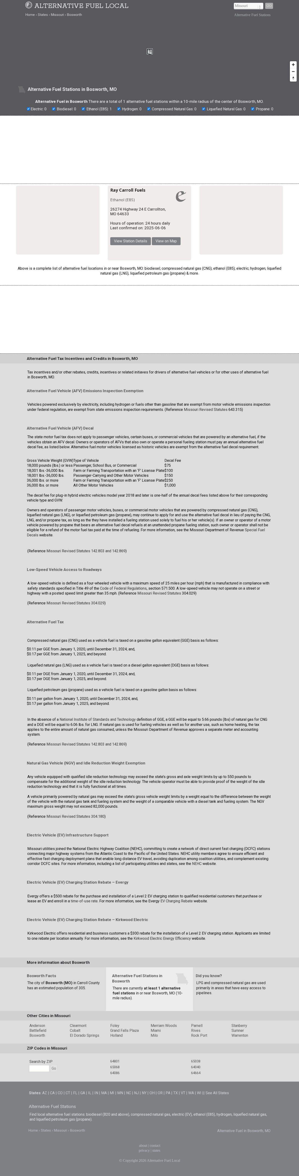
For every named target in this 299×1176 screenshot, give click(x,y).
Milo (154, 1096)
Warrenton (239, 1096)
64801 (115, 1122)
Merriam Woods (164, 1086)
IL (89, 1153)
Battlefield (37, 1091)
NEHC (197, 924)
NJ (136, 1153)
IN (96, 1153)
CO (60, 1153)
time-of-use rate (84, 961)
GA (82, 1153)
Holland (116, 1096)
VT (183, 1153)
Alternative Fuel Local (81, 6)
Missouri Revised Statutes (206, 470)
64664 (195, 1134)
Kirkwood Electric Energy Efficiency (162, 999)
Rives (195, 1091)
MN (120, 1153)
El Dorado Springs (84, 1096)
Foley (114, 1086)
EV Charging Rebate (176, 961)
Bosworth (37, 1096)
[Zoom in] (293, 64)
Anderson (37, 1086)
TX (175, 1153)
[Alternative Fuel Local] (29, 6)
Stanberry (239, 1086)
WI (199, 1153)
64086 (115, 1134)
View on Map (213, 237)
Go (269, 6)
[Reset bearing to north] (293, 78)
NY (144, 1153)
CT (68, 1153)
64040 (195, 1128)
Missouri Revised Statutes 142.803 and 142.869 (85, 611)
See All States (217, 1153)
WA (191, 1153)
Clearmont (78, 1086)
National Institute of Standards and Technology (98, 780)
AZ (44, 1153)
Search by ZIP (41, 1122)
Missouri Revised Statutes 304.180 (75, 877)
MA (104, 1153)
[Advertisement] (149, 149)
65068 (115, 1128)
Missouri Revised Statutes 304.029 (75, 664)
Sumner (237, 1091)
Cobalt (75, 1091)
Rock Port (199, 1096)
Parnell (197, 1086)
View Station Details (177, 237)
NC (128, 1153)
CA (52, 1153)
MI (112, 1153)
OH (152, 1153)
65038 (195, 1122)
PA (168, 1153)
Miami (156, 1091)
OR (160, 1153)
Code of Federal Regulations (123, 649)
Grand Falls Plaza (124, 1091)
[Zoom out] (293, 71)
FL (75, 1153)
